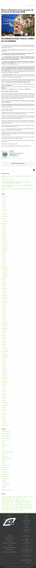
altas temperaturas (19, 496)
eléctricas (8, 504)
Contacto (26, 531)
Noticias (3, 463)
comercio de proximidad (6, 500)
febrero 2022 (4, 317)
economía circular (27, 502)
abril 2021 (4, 339)
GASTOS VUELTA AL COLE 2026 (8, 179)
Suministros (4, 480)
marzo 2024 (4, 261)
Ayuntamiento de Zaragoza (6, 498)
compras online (17, 500)
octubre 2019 (4, 380)
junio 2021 (4, 335)
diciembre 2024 (5, 241)
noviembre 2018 (5, 404)
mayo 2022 (4, 310)
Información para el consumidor (8, 451)
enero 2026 (4, 212)
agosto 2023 (4, 277)
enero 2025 (4, 239)
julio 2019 (4, 387)
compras (12, 500)
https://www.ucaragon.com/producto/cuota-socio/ (16, 152)
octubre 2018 (4, 407)
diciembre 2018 (5, 402)
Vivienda (3, 487)
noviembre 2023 (5, 270)
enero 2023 (4, 292)
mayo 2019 (4, 391)
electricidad (4, 504)
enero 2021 (4, 346)
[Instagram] (28, 562)
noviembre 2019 (5, 378)
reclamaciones (12, 508)
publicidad (30, 506)
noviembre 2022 (5, 297)
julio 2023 (4, 279)
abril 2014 (4, 418)
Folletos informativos (6, 445)
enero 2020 (4, 373)
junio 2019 (4, 389)
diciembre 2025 (5, 214)
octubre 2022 (4, 299)
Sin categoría (4, 478)
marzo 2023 (4, 288)
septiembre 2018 (5, 409)
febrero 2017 (4, 413)
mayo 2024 (4, 257)
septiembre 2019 (5, 382)
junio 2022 (4, 308)
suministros (25, 508)
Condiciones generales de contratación (9, 551)
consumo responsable (5, 502)
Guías (3, 447)
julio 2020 (4, 360)
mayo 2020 (4, 364)
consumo (29, 500)
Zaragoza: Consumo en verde (7, 489)
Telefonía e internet (5, 483)
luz (12, 506)
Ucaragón (26, 518)
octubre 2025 (4, 218)
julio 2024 (4, 252)
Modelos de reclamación (6, 458)
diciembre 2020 (5, 348)
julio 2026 (4, 198)
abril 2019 (4, 393)
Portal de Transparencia (9, 538)
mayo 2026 (4, 203)
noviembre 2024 (5, 243)
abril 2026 (4, 205)
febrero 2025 (4, 236)
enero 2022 (4, 319)
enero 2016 (4, 416)
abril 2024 (4, 259)
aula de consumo (26, 496)
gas (16, 504)
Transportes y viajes (5, 485)
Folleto (3, 442)
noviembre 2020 (5, 351)
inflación (3, 506)
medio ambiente (17, 506)
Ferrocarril (13, 504)
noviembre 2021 (5, 324)
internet (7, 506)
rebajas (3, 508)
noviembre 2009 (5, 425)
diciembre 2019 (5, 375)
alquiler (14, 496)
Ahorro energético (8, 496)
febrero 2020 (4, 371)
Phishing (26, 506)
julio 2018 (4, 411)
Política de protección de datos (9, 547)
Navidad (22, 506)
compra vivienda (24, 500)
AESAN (3, 496)
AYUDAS (32, 496)
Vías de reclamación (26, 520)
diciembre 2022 (5, 295)
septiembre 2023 (5, 274)
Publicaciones (4, 467)
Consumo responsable (6, 436)
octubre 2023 (4, 272)
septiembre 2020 (5, 355)
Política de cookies (9, 549)
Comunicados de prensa (6, 433)
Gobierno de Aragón (21, 504)
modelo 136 (4, 128)
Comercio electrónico (6, 431)
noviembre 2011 (5, 422)
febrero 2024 (4, 263)
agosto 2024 (4, 250)
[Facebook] (24, 562)
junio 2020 (4, 362)
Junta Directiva (9, 540)
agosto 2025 (4, 223)
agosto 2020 (4, 357)
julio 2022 (4, 306)
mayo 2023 (4, 283)
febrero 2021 (4, 344)
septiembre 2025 (5, 221)
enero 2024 (4, 266)
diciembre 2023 (5, 268)
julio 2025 (4, 225)
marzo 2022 (4, 315)
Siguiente (32, 5)
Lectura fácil (4, 454)
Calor (13, 498)
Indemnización (28, 504)
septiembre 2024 (5, 248)
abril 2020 (4, 366)
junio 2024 (4, 254)
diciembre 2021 (5, 322)
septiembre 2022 (5, 301)
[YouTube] (27, 562)
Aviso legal (9, 545)
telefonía (29, 508)
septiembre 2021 (5, 328)
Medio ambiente (5, 456)
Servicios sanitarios (5, 474)
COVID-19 (12, 502)
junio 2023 (4, 281)
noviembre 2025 (5, 216)
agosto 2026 (4, 196)
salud (16, 508)
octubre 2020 (4, 353)
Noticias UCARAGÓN (6, 465)
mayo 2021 (4, 337)
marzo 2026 (4, 207)
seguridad (20, 508)
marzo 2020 (4, 369)
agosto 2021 (4, 331)
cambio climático (18, 498)
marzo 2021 (4, 342)
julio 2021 (4, 333)
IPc (10, 506)
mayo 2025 (4, 230)
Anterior (27, 5)
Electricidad (4, 440)
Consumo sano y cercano (6, 438)
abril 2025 (4, 232)
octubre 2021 (4, 326)
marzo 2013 (4, 420)
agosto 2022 (4, 304)
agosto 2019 (4, 384)
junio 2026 (4, 201)
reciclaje (7, 508)
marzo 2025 (4, 234)
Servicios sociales (5, 476)
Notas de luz (4, 460)
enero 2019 (4, 400)
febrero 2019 (4, 398)
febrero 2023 (4, 290)
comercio (23, 498)
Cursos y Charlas (27, 529)
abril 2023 (4, 286)
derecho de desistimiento (19, 502)
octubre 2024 (4, 245)
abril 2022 (4, 313)
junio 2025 (4, 227)
